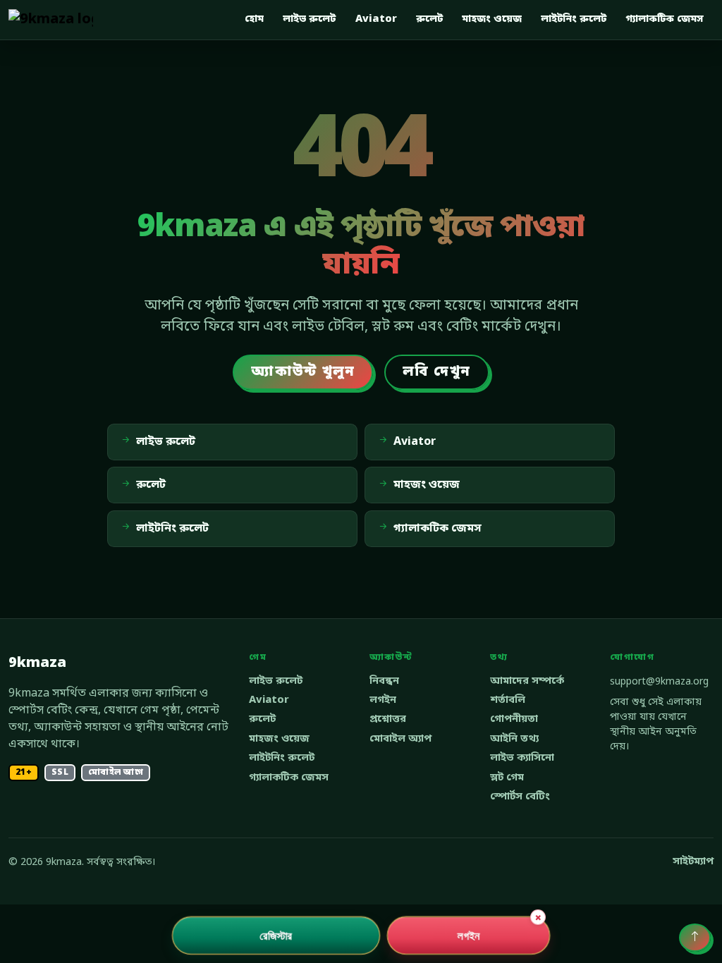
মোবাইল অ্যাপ (400, 739)
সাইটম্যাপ (693, 862)
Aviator (376, 19)
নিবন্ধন (384, 681)
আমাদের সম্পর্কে (527, 681)
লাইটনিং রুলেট (573, 19)
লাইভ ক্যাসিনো (522, 758)
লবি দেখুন (436, 372)
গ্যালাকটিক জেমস (664, 19)
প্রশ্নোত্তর (387, 719)
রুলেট (429, 19)
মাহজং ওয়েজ (492, 19)
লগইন (382, 700)
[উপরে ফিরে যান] (695, 938)
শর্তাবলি (507, 700)
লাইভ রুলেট (309, 19)
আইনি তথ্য (514, 739)
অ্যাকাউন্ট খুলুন (303, 372)
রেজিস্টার (276, 935)
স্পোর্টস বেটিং (520, 797)
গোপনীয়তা (514, 719)
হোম (254, 19)
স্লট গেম (507, 778)
